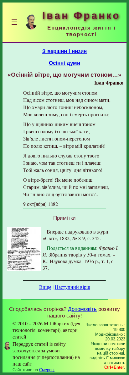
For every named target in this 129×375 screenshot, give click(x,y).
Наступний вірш (72, 287)
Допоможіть (82, 309)
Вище (45, 287)
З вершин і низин (64, 51)
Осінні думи (64, 63)
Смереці (46, 369)
